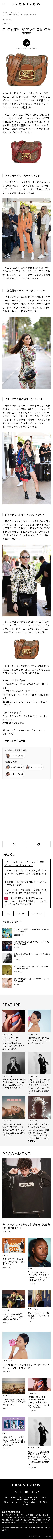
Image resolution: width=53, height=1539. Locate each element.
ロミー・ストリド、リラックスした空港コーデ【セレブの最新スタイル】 (26, 864)
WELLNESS (19, 1500)
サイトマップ (25, 1505)
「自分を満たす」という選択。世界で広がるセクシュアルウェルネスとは (39, 1040)
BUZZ (33, 1500)
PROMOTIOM (7, 1034)
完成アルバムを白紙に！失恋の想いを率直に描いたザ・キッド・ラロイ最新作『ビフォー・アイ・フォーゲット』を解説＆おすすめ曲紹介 (39, 1086)
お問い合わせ (43, 1502)
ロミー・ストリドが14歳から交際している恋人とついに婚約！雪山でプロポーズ (25, 891)
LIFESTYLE (27, 1500)
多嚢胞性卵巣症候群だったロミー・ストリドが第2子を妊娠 (25, 883)
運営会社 (7, 1502)
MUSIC (36, 1498)
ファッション (13, 12)
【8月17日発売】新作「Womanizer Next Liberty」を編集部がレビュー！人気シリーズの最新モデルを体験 (26, 901)
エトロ (7, 913)
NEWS (7, 1498)
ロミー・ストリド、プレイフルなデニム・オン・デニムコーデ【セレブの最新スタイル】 (25, 873)
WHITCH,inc (36, 1536)
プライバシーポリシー (30, 1502)
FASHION (14, 1498)
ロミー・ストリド (23, 185)
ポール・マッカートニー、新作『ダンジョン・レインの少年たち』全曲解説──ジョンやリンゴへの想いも (13, 1083)
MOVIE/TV (28, 1498)
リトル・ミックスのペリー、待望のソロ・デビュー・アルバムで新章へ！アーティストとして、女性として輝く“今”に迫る (13, 1130)
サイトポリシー (16, 1502)
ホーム (4, 12)
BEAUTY (21, 1498)
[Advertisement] (26, 809)
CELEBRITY (43, 1498)
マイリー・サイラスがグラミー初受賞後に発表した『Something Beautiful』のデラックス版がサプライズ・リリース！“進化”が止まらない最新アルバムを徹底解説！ (38, 1133)
